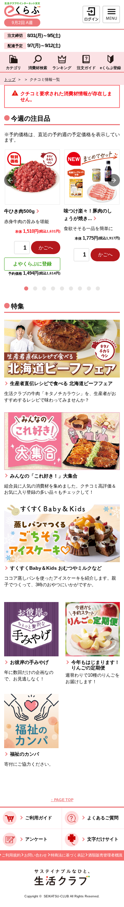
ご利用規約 (11, 855)
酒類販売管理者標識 (105, 855)
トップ (10, 79)
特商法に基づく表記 (68, 855)
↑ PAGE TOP (62, 800)
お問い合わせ (35, 855)
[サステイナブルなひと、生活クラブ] (62, 883)
